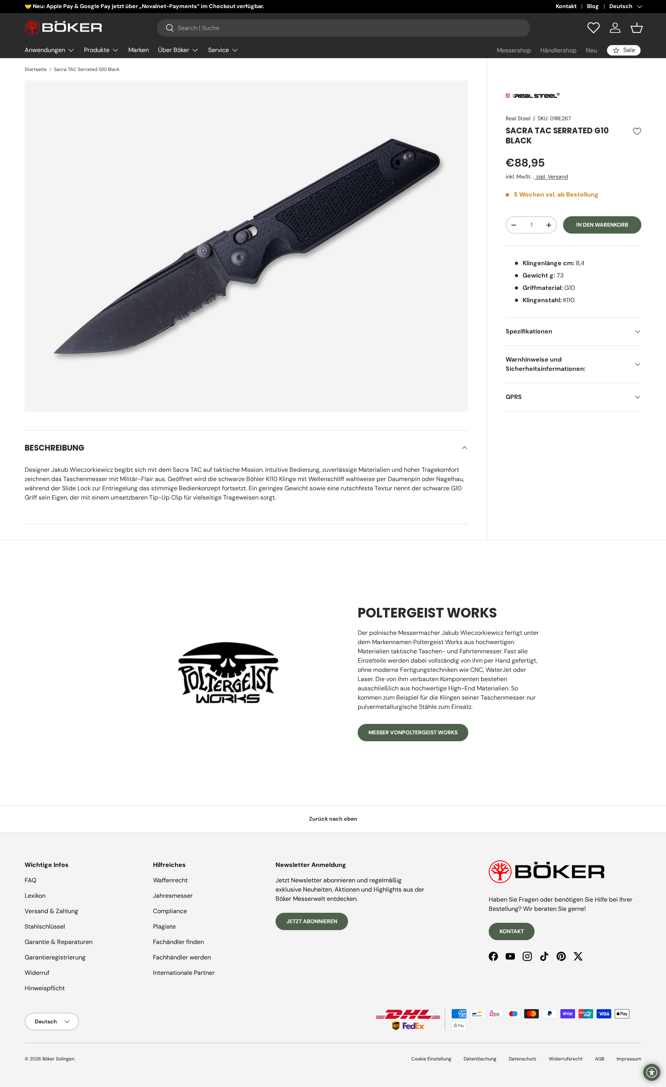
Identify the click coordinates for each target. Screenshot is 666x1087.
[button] (636, 27)
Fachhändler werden (182, 957)
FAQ (30, 880)
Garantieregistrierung (55, 957)
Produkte (96, 50)
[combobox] (343, 28)
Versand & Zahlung (51, 911)
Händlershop (558, 50)
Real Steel (518, 118)
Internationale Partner (184, 973)
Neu (591, 50)
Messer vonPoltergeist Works (412, 732)
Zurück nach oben (333, 818)
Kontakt (566, 6)
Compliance (170, 911)
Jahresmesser (173, 896)
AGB (599, 1059)
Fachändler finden (178, 942)
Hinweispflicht (45, 988)
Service (218, 50)
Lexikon (35, 896)
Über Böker (173, 50)
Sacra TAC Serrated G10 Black (86, 69)
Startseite (36, 69)
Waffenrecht (170, 880)
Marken (138, 50)
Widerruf (37, 973)
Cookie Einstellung (431, 1059)
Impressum (629, 1059)
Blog (593, 6)
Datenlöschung (480, 1059)
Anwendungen (45, 50)
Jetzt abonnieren (311, 921)
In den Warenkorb (602, 224)
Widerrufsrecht (566, 1059)
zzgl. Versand (551, 176)
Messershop (514, 50)
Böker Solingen (58, 1059)
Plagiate (164, 926)
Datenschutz (522, 1059)
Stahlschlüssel (45, 926)
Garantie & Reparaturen (58, 942)
